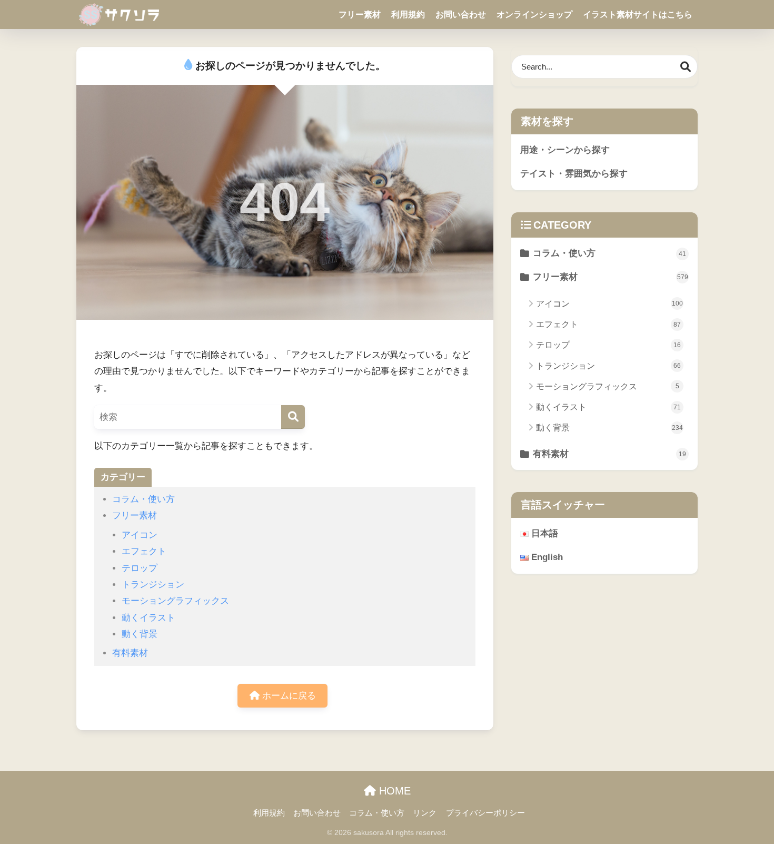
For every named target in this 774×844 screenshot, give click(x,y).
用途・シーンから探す (565, 150)
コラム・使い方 (143, 499)
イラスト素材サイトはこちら (637, 14)
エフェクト (144, 551)
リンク (424, 813)
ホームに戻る (288, 696)
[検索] (293, 417)
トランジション (153, 585)
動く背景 (139, 634)
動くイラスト (148, 618)
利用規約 (408, 14)
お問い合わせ (460, 14)
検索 (686, 66)
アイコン (139, 535)
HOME (393, 791)
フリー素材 (360, 14)
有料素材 (130, 653)
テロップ (139, 568)
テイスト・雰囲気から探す (574, 174)
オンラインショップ (534, 14)
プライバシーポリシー (485, 813)
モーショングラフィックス (175, 601)
